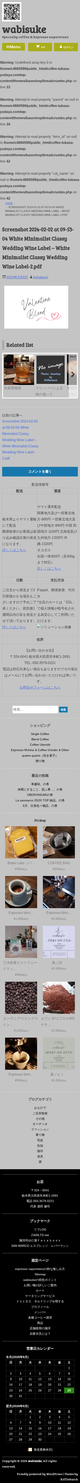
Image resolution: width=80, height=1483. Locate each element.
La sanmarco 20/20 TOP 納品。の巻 (40, 800)
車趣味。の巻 (40, 784)
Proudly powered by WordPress (39, 1474)
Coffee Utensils (40, 744)
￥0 (42, 47)
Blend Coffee (40, 739)
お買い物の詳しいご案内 (40, 1285)
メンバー (40, 1312)
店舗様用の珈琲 (40, 1328)
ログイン (68, 47)
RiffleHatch (69, 1479)
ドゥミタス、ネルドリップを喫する (40, 1301)
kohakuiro (40, 277)
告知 (40, 1145)
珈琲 (40, 1151)
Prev (7, 356)
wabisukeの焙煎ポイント (40, 1280)
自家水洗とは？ (40, 1333)
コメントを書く (40, 471)
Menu (15, 47)
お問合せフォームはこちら (40, 687)
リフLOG (40, 1229)
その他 (40, 1118)
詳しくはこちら (14, 550)
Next (73, 356)
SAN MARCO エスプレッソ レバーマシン (40, 1245)
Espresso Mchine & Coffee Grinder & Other (40, 750)
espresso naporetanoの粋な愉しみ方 (40, 1269)
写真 (40, 1140)
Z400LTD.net (40, 1235)
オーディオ (40, 1124)
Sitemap (40, 1274)
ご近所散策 (40, 1113)
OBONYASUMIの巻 (40, 794)
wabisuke (24, 29)
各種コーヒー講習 (40, 1317)
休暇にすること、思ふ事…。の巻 (40, 789)
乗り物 (40, 1134)
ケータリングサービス (40, 1296)
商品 (40, 1323)
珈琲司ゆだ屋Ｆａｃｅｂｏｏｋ (40, 1240)
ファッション (40, 1129)
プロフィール (40, 1307)
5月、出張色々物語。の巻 (40, 805)
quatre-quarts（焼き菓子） (40, 755)
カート (40, 1290)
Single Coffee (40, 734)
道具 (40, 1156)
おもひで (40, 1107)
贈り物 (40, 761)
